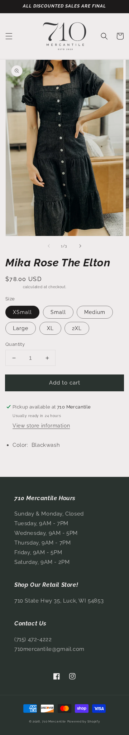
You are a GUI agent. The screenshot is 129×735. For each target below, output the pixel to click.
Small (58, 312)
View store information (41, 426)
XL (50, 328)
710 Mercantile (54, 721)
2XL (77, 328)
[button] (9, 36)
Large (20, 328)
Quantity (15, 344)
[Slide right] (80, 246)
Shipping (13, 287)
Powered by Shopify (83, 721)
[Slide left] (49, 246)
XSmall (22, 312)
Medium (94, 312)
